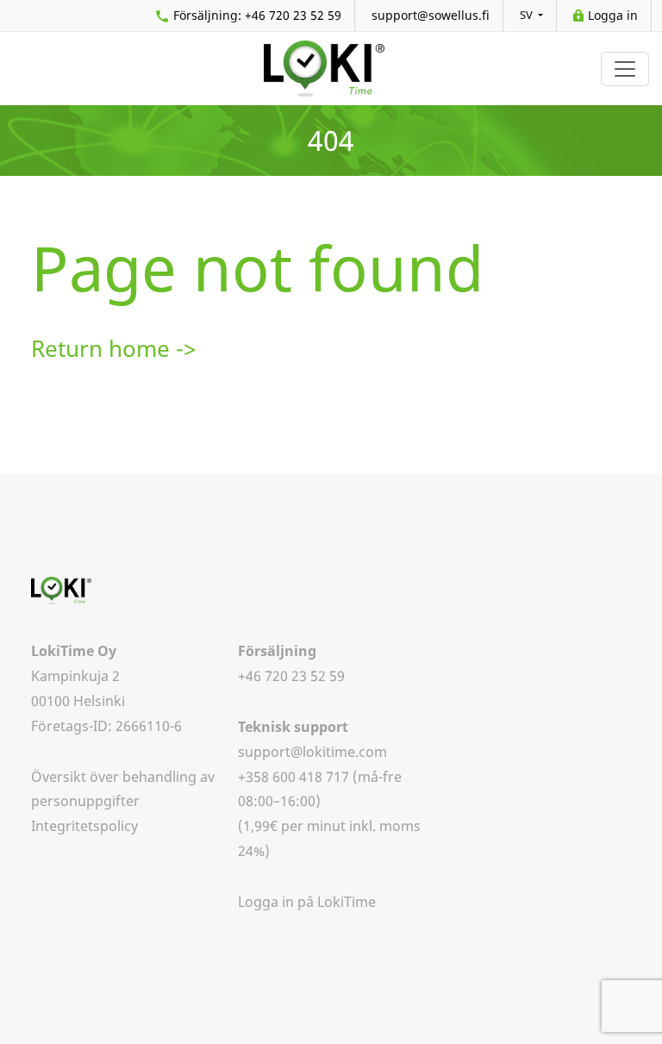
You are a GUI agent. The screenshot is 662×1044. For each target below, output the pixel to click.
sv (527, 14)
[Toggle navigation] (625, 69)
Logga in (613, 15)
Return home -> (113, 349)
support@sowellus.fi (431, 15)
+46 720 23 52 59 (257, 15)
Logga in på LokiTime (307, 901)
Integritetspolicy (84, 825)
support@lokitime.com (312, 751)
